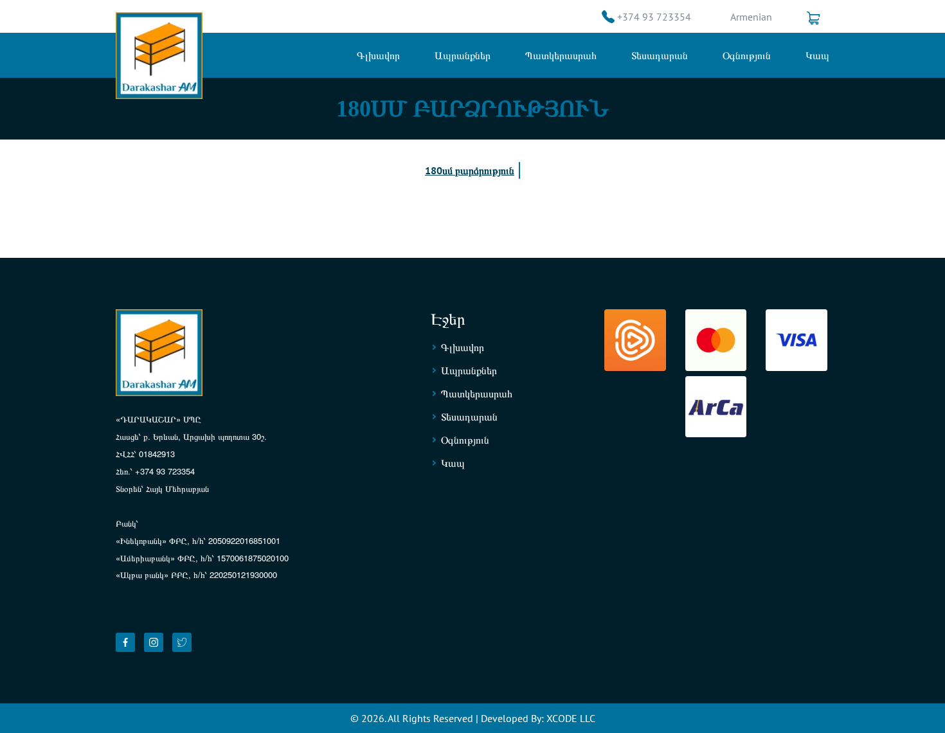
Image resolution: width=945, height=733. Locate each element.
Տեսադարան (659, 55)
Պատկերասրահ (561, 55)
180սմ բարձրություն (469, 170)
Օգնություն (747, 55)
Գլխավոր (378, 55)
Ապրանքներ (463, 55)
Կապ (817, 55)
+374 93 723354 (654, 16)
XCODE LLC (570, 718)
